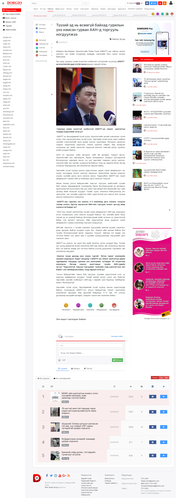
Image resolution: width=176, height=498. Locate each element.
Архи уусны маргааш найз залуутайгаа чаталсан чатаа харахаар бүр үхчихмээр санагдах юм (157, 266)
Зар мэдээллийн (12, 14)
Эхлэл (35, 9)
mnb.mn (6, 63)
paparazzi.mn (9, 163)
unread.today (8, 166)
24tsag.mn (7, 73)
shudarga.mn (8, 111)
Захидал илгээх (141, 311)
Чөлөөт (103, 9)
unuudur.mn (8, 118)
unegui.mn (7, 150)
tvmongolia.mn (9, 144)
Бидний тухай (86, 478)
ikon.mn (6, 60)
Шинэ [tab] (136, 59)
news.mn (6, 47)
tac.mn (6, 160)
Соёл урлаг (84, 9)
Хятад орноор (149, 9)
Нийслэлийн (10, 30)
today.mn (7, 89)
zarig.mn (6, 86)
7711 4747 (144, 479)
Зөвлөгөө (94, 9)
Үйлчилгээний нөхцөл (89, 488)
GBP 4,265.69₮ (137, 3)
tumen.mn (7, 134)
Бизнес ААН (10, 22)
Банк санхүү (10, 18)
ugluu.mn (7, 98)
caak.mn (6, 44)
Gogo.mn (7, 40)
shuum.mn (7, 137)
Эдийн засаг (60, 9)
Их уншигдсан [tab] (147, 59)
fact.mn (6, 128)
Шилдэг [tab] (76, 368)
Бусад (122, 39)
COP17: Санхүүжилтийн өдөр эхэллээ (156, 139)
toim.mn (6, 157)
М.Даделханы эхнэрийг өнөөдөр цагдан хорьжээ (78, 440)
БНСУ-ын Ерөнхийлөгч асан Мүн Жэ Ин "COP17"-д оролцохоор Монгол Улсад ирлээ (156, 186)
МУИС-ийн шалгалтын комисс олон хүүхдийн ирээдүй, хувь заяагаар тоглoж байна (80, 395)
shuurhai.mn (8, 115)
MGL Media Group (51, 487)
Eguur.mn (7, 69)
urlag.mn (6, 102)
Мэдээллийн (10, 10)
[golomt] (152, 38)
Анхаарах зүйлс (117, 336)
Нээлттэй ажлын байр (89, 490)
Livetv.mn (7, 66)
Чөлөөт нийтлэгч (111, 483)
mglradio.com (8, 124)
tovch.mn (7, 57)
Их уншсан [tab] (44, 378)
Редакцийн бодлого (88, 481)
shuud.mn (7, 76)
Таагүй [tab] (89, 368)
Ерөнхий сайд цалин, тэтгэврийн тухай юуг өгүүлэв (78, 453)
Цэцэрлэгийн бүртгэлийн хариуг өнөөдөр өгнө (155, 171)
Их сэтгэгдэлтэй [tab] (62, 378)
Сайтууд (108, 481)
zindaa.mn (7, 50)
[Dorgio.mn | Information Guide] (37, 478)
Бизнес (69, 9)
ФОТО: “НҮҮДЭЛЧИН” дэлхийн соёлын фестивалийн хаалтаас (157, 113)
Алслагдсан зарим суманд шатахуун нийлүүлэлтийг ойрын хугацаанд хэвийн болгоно (157, 67)
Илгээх (118, 360)
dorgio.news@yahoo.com (150, 481)
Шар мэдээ (112, 9)
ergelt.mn (7, 82)
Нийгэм (50, 9)
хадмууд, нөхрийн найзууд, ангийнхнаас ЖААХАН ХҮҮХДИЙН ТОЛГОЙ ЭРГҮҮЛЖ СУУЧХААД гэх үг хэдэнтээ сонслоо (158, 283)
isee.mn (6, 121)
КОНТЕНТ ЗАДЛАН (135, 9)
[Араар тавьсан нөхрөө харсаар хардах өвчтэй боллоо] (139, 252)
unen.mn (6, 105)
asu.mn (6, 108)
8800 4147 (145, 483)
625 (154, 3)
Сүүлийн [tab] (63, 368)
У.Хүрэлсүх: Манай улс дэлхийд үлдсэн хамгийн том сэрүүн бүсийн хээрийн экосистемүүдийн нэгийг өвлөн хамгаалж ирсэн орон (157, 97)
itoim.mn (6, 131)
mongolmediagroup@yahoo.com (152, 486)
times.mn (7, 140)
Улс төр (43, 9)
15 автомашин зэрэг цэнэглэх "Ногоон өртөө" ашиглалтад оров (157, 81)
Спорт (76, 9)
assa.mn (6, 153)
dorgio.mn (7, 37)
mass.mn (6, 147)
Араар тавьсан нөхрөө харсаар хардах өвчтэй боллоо (156, 250)
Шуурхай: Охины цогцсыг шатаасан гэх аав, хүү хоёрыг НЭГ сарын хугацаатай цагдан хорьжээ (80, 425)
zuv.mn (6, 92)
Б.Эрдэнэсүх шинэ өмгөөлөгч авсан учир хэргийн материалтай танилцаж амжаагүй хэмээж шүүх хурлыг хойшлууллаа (157, 155)
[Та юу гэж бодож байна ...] (90, 353)
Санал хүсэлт (86, 485)
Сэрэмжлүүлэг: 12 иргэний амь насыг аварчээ (157, 126)
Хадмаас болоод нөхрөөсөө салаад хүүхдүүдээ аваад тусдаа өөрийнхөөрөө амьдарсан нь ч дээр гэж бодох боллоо (157, 302)
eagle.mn (7, 79)
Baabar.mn (7, 53)
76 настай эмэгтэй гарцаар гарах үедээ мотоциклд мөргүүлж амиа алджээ (79, 410)
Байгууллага (109, 478)
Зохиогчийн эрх (87, 483)
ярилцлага (122, 9)
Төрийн (8, 26)
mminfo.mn (7, 95)
